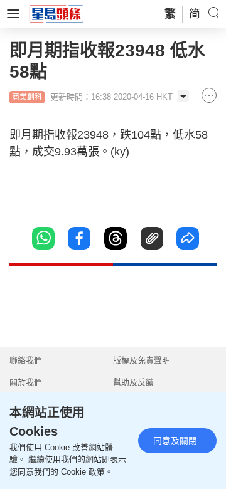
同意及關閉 (175, 441)
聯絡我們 (25, 360)
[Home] (56, 13)
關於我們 (25, 382)
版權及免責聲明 (141, 360)
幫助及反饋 (133, 382)
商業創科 (27, 97)
